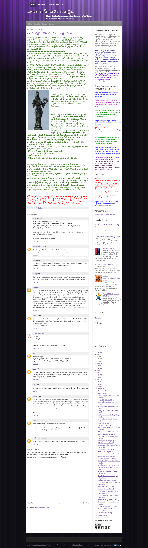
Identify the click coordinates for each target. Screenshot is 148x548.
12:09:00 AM (36, 348)
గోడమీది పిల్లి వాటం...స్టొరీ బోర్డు (106, 443)
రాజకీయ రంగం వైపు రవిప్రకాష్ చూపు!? (108, 456)
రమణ (34, 369)
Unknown (35, 315)
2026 (98, 350)
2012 (98, 379)
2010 (98, 384)
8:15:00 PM (35, 255)
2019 (98, 363)
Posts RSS (41, 4)
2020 (98, 361)
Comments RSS (53, 4)
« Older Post (85, 503)
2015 (98, 372)
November (101, 391)
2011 (98, 382)
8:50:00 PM (35, 268)
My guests (98, 318)
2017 (98, 368)
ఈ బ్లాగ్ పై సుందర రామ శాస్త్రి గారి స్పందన (108, 465)
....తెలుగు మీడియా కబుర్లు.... (51, 11)
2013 (98, 377)
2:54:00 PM (35, 433)
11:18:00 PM (36, 328)
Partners (44, 24)
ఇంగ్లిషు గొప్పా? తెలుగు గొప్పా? (105, 400)
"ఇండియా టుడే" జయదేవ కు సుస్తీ (107, 480)
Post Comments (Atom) (42, 507)
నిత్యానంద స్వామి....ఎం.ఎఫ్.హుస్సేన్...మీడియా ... (111, 278)
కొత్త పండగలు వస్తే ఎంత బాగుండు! (107, 449)
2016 (98, 370)
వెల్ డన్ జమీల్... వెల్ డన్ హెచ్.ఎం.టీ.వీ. (108, 454)
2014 (98, 375)
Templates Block (77, 545)
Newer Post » (31, 503)
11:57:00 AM (36, 391)
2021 (98, 359)
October (100, 393)
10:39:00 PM (36, 310)
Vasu (34, 353)
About (30, 24)
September (101, 515)
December (101, 388)
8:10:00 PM (35, 241)
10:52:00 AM (36, 379)
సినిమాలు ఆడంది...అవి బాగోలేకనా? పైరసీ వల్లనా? (108, 236)
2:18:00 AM (35, 364)
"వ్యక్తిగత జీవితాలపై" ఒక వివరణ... (107, 434)
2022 (98, 356)
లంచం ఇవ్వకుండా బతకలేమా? (106, 489)
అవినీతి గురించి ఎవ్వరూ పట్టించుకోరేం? (108, 506)
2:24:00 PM (35, 444)
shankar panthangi (38, 438)
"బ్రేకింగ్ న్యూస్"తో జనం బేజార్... (106, 486)
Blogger (103, 545)
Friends (37, 24)
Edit (63, 4)
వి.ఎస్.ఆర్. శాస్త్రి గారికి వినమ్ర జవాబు (107, 458)
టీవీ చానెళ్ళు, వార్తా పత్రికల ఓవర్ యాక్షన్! (108, 432)
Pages (51, 24)
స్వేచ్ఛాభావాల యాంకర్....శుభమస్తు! (104, 264)
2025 (98, 352)
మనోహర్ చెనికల (37, 333)
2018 (98, 366)
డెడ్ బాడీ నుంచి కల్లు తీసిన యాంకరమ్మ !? (109, 499)
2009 (98, 386)
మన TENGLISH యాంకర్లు (105, 513)
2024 (98, 354)
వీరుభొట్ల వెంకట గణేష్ (38, 246)
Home (33, 4)
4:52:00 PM (35, 415)
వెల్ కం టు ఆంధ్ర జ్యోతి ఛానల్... (106, 451)
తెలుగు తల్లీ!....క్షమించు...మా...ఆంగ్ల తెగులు (49, 32)
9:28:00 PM (35, 282)
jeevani (35, 287)
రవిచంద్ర (35, 273)
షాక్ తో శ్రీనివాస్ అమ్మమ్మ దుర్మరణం (107, 440)
